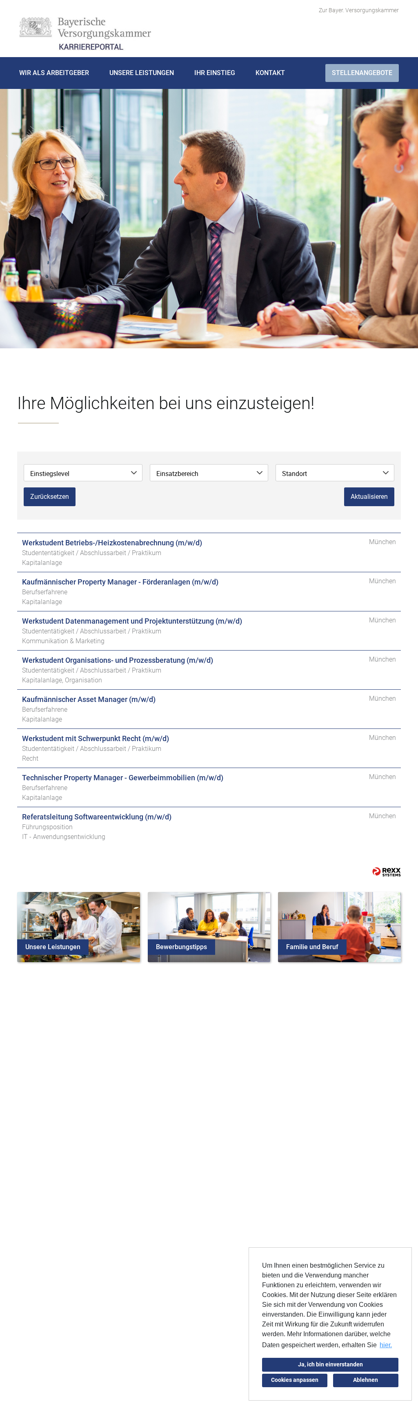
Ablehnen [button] (365, 1380)
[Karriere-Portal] (85, 34)
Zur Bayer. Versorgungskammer (359, 10)
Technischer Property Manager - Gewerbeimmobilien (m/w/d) (122, 777)
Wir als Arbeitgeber (54, 73)
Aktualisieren (369, 496)
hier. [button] (386, 1345)
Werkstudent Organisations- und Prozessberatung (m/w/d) (117, 660)
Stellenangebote (362, 73)
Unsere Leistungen (141, 73)
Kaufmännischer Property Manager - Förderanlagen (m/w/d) (120, 582)
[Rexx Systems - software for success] (386, 872)
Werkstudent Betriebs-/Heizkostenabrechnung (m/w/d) (112, 542)
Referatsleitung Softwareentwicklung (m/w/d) (96, 816)
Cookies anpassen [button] (294, 1380)
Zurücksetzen (49, 496)
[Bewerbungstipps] (209, 926)
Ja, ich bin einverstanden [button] (330, 1364)
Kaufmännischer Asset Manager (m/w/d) (89, 699)
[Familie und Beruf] (339, 926)
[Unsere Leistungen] (78, 926)
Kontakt (270, 73)
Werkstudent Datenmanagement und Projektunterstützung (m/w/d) (132, 621)
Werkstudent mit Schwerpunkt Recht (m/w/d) (95, 738)
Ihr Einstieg (214, 73)
